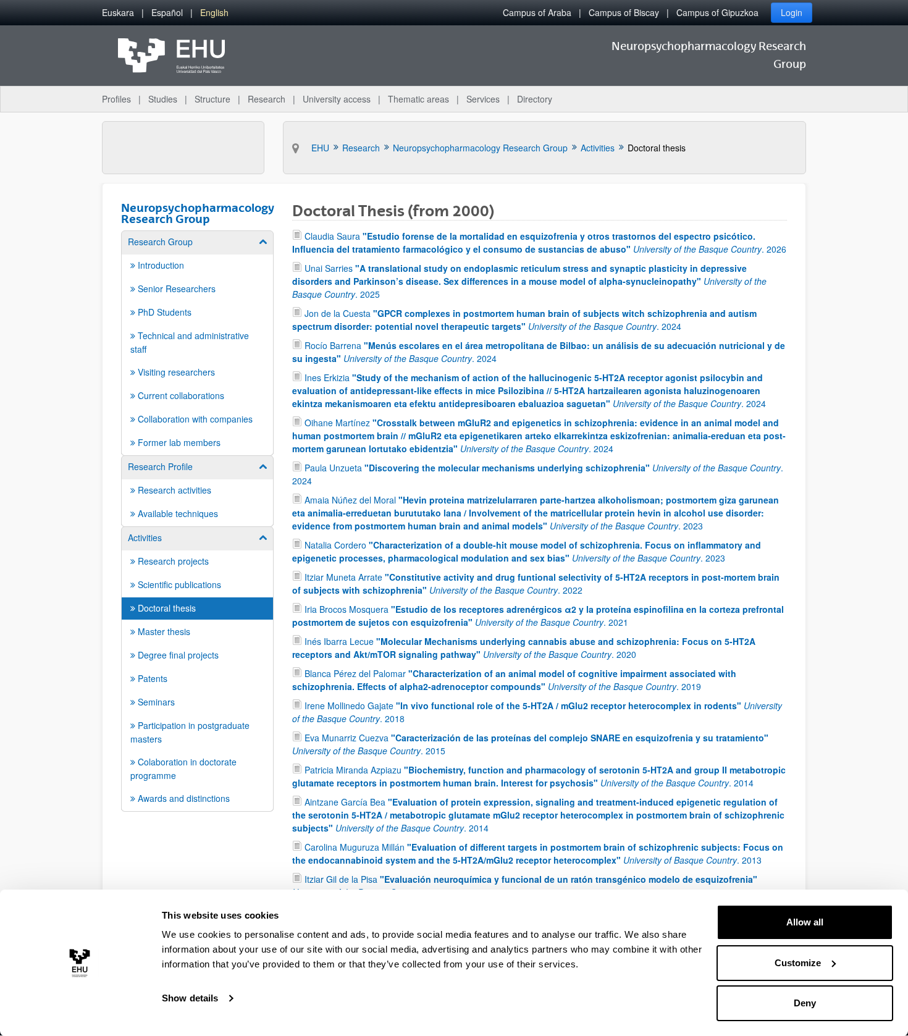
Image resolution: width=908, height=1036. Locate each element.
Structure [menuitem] (212, 99)
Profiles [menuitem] (116, 99)
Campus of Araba (537, 12)
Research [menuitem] (266, 99)
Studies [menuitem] (162, 99)
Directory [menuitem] (534, 99)
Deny (805, 1003)
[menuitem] (118, 12)
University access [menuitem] (337, 99)
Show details (190, 998)
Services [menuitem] (483, 99)
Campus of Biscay (624, 12)
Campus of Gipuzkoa (717, 12)
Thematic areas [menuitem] (418, 99)
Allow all (804, 922)
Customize (798, 963)
